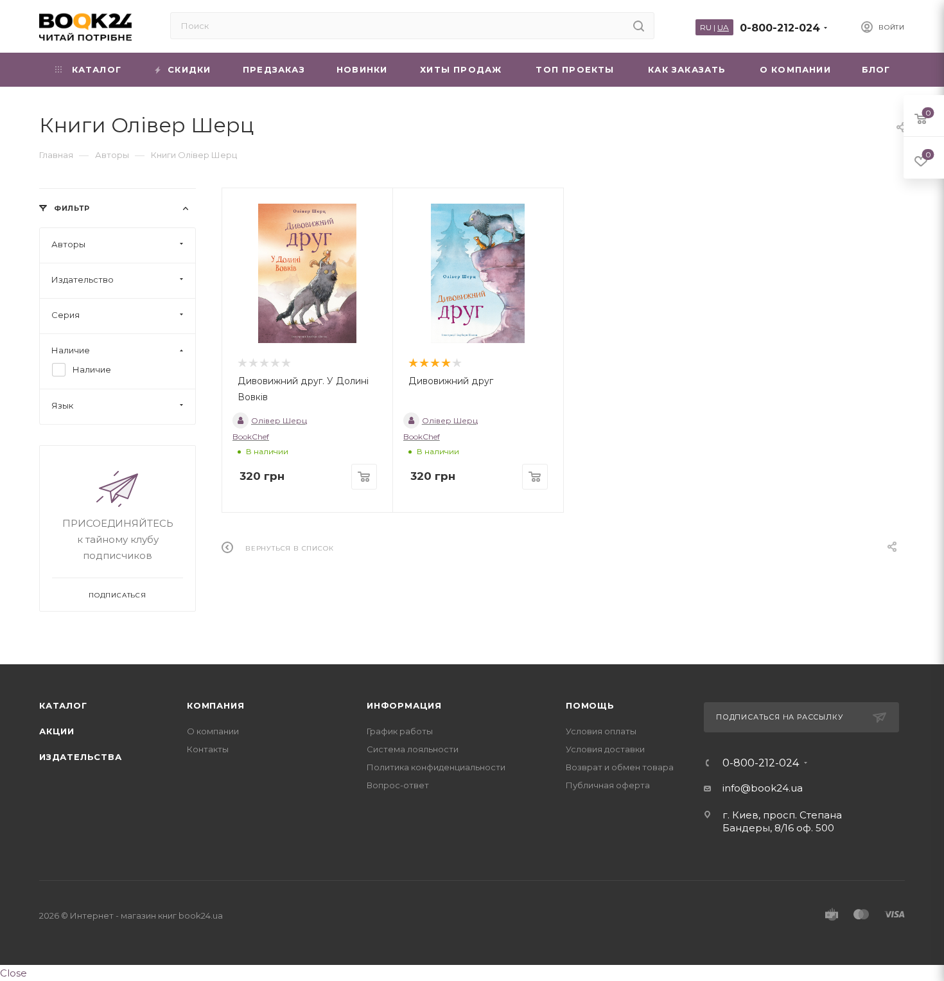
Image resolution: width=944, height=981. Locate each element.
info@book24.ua (762, 788)
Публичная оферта (608, 785)
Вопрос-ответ (398, 785)
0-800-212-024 (780, 28)
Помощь (590, 705)
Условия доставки (605, 749)
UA (723, 27)
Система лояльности (413, 749)
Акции (56, 731)
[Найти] (638, 25)
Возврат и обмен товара (620, 767)
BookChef (250, 436)
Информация (404, 705)
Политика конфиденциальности (436, 767)
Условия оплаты (601, 731)
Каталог (63, 705)
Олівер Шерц (279, 420)
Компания (215, 705)
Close (13, 973)
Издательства (80, 757)
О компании (213, 731)
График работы (400, 731)
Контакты (208, 749)
